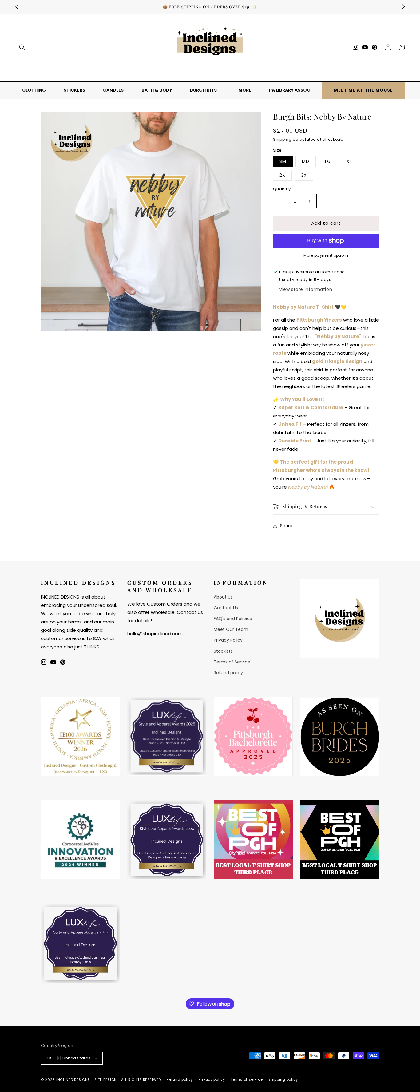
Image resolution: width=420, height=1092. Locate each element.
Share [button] (286, 526)
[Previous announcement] (16, 7)
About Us (223, 597)
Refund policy (228, 673)
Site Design (105, 1079)
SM (282, 161)
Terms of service (247, 1079)
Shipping (282, 139)
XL (349, 161)
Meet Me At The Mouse (363, 90)
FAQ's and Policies (233, 618)
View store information (305, 289)
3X (304, 175)
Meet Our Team (231, 629)
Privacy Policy (228, 640)
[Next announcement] (403, 7)
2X (282, 175)
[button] (22, 47)
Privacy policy (212, 1079)
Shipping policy (283, 1079)
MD (305, 161)
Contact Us (226, 608)
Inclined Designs (73, 1079)
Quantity (282, 189)
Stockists (223, 651)
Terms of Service (232, 662)
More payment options (326, 255)
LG (328, 161)
